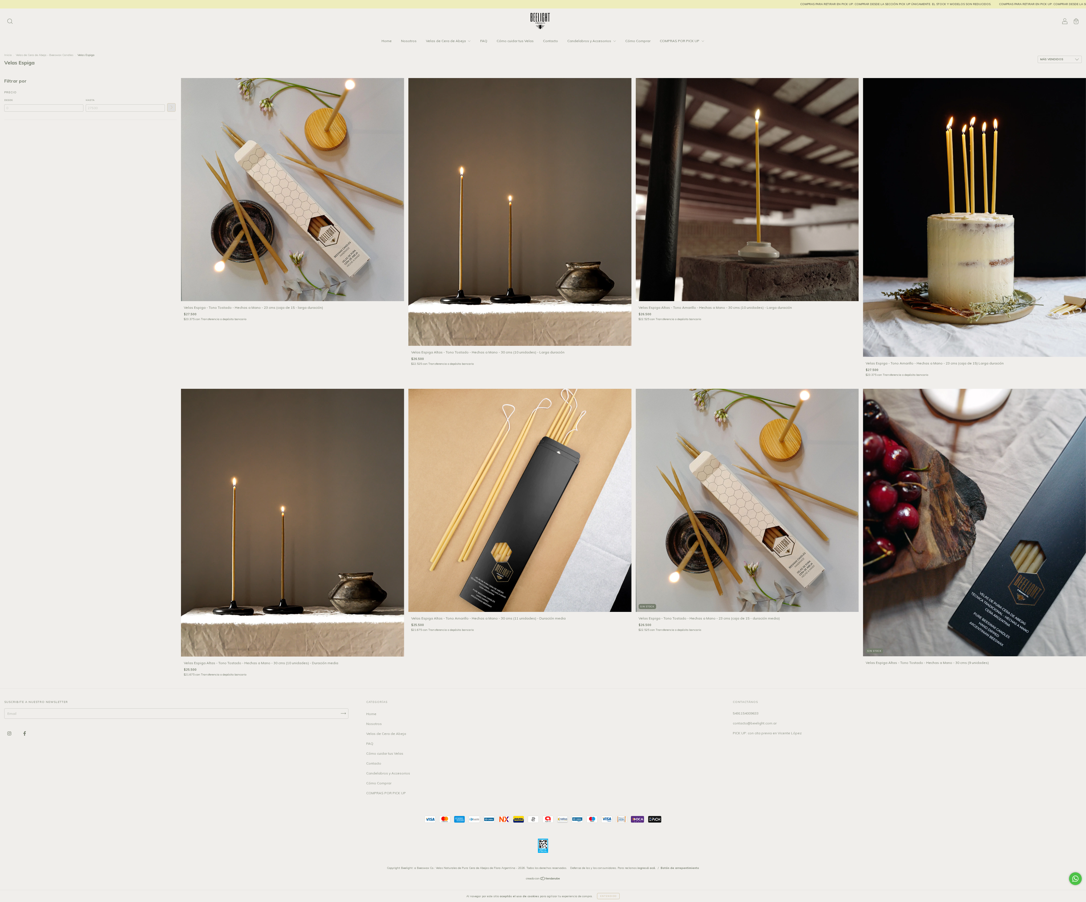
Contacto (550, 41)
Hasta (90, 100)
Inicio (8, 55)
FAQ (483, 41)
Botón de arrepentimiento (680, 868)
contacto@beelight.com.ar (755, 723)
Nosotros (409, 41)
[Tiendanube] (543, 879)
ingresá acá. (646, 868)
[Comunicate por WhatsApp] (1075, 878)
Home (387, 41)
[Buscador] (10, 22)
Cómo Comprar (637, 41)
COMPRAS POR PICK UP (680, 41)
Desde (8, 100)
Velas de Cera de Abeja (446, 41)
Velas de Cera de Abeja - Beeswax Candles (45, 55)
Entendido (608, 896)
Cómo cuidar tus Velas (515, 41)
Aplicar (171, 107)
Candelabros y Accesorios (589, 41)
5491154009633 (746, 713)
